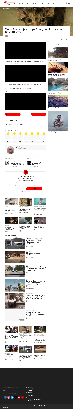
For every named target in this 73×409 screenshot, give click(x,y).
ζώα (25, 224)
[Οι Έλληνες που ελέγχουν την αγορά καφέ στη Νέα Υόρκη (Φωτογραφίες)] (15, 301)
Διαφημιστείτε (6, 405)
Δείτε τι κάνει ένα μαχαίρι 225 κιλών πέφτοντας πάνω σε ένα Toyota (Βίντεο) (35, 283)
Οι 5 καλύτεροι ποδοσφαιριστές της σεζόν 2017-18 (10, 355)
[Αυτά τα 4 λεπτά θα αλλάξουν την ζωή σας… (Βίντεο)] (15, 315)
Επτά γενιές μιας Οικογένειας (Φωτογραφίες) (34, 389)
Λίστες (41, 3)
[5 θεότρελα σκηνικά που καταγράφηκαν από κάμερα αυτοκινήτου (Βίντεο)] (15, 243)
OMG (38, 141)
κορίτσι (42, 206)
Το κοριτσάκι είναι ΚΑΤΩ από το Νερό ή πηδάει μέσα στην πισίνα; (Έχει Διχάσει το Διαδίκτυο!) (40, 210)
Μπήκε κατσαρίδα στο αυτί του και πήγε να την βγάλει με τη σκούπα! (57, 75)
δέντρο (25, 206)
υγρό (8, 225)
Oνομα (34, 182)
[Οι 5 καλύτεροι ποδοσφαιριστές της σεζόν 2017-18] (11, 348)
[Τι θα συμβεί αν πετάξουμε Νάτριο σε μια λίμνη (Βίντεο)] (58, 52)
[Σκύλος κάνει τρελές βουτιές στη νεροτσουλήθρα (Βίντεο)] (58, 84)
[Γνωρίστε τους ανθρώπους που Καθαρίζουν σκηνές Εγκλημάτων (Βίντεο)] (40, 329)
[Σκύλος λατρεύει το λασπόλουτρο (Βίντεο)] (58, 101)
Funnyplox (27, 84)
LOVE (32, 141)
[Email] (22, 397)
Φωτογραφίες (34, 3)
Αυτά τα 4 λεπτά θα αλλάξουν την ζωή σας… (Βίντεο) (35, 314)
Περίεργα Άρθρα (22, 333)
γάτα (7, 120)
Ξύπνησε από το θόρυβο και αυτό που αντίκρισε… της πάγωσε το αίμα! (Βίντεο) (25, 337)
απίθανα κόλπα (10, 224)
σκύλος (6, 206)
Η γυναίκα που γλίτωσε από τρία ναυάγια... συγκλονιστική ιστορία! (17, 163)
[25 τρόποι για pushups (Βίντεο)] (15, 257)
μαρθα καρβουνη (31, 398)
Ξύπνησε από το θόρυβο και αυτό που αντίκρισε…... (20, 378)
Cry (14, 141)
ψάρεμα (27, 224)
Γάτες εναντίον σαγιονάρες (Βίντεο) (39, 227)
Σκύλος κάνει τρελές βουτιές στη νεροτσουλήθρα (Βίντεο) (56, 92)
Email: (17, 182)
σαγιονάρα (42, 224)
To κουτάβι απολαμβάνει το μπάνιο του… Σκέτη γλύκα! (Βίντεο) (11, 209)
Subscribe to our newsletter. (17, 189)
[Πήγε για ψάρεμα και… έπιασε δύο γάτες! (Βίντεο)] (25, 220)
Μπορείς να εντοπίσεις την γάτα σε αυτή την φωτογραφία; (25, 209)
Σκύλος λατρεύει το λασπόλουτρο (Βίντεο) (56, 108)
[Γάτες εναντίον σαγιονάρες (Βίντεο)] (40, 220)
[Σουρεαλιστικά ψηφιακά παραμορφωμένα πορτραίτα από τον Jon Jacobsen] (58, 121)
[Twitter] (12, 397)
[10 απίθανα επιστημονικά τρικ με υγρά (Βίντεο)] (11, 220)
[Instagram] (8, 397)
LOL (26, 141)
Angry (8, 141)
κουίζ (28, 206)
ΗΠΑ (39, 334)
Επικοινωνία (5, 407)
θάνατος (41, 334)
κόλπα (15, 224)
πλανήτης (32, 310)
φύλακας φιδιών (22, 334)
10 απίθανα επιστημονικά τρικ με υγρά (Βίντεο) (10, 228)
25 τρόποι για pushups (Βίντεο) (34, 254)
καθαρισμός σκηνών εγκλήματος (39, 335)
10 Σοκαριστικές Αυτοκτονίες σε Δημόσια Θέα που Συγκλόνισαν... (9, 378)
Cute (20, 141)
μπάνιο (11, 120)
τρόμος (26, 333)
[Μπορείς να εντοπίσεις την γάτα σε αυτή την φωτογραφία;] (25, 202)
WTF (44, 141)
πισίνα (37, 207)
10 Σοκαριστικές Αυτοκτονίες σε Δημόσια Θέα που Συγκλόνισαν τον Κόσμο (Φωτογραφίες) (11, 337)
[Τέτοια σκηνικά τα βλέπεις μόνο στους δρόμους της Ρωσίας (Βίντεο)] (15, 271)
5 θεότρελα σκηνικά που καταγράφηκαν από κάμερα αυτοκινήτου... (55, 379)
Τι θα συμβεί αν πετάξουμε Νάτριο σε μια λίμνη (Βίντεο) (57, 59)
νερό (16, 120)
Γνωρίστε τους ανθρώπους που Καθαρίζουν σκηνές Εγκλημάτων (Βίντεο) (39, 338)
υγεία (30, 251)
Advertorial (7, 353)
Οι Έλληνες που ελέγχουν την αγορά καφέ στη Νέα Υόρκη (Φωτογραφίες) (35, 296)
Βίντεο (26, 3)
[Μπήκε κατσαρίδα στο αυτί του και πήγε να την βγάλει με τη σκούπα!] (58, 67)
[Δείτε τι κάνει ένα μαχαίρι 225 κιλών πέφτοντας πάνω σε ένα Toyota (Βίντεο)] (15, 285)
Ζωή (29, 310)
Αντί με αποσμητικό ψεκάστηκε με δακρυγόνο (37, 163)
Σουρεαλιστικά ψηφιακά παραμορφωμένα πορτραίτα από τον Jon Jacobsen (57, 133)
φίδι (29, 333)
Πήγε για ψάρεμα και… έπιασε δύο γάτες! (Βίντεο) (25, 227)
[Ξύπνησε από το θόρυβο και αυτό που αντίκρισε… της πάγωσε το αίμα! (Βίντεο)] (25, 329)
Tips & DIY (47, 3)
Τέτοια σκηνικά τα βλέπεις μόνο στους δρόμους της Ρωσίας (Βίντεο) (36, 268)
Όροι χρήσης (13, 405)
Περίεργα (21, 3)
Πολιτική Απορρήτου (21, 405)
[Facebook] (5, 397)
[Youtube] (19, 397)
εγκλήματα (36, 334)
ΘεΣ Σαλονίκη (31, 392)
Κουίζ (54, 3)
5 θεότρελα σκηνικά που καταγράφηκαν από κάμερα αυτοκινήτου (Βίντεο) (35, 241)
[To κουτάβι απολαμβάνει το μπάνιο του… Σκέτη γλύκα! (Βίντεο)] (11, 201)
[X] (15, 397)
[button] (56, 3)
